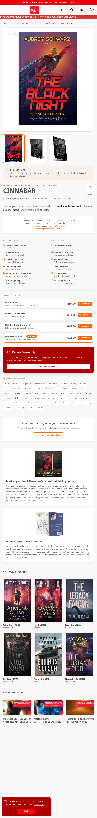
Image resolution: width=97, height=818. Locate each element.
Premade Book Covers (20, 23)
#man (7, 388)
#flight (54, 393)
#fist (62, 393)
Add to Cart (86, 304)
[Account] (82, 10)
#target (45, 393)
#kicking (88, 403)
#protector (77, 403)
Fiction (34, 23)
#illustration (28, 388)
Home (5, 23)
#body (71, 393)
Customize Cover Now (50, 366)
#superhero (27, 384)
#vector (83, 384)
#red (82, 388)
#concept (73, 388)
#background (40, 384)
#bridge (28, 398)
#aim (56, 403)
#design (7, 393)
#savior (7, 398)
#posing (40, 408)
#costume (8, 403)
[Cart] (92, 10)
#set (36, 393)
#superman (53, 384)
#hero (7, 384)
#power (88, 393)
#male (30, 408)
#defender (19, 403)
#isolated (17, 398)
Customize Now (50, 79)
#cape (39, 388)
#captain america (44, 403)
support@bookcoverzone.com (48, 229)
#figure (28, 393)
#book (47, 388)
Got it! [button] (26, 811)
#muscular (52, 398)
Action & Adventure (48, 23)
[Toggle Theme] (62, 10)
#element (18, 393)
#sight (79, 393)
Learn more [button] (39, 805)
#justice (62, 398)
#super (15, 384)
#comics (66, 403)
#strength (73, 398)
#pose (56, 388)
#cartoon (16, 388)
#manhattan (39, 398)
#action (64, 384)
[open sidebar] (6, 10)
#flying (73, 384)
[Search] (72, 10)
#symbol (31, 403)
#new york (8, 408)
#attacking (20, 408)
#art (64, 388)
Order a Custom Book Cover (48, 435)
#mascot (84, 398)
